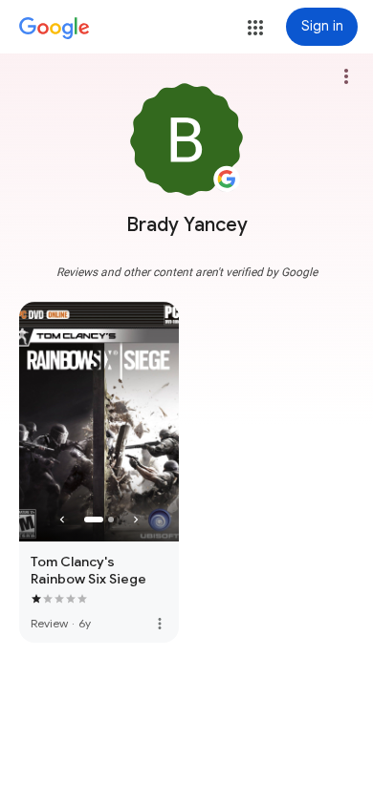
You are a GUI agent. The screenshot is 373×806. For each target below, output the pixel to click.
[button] (255, 28)
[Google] (54, 28)
